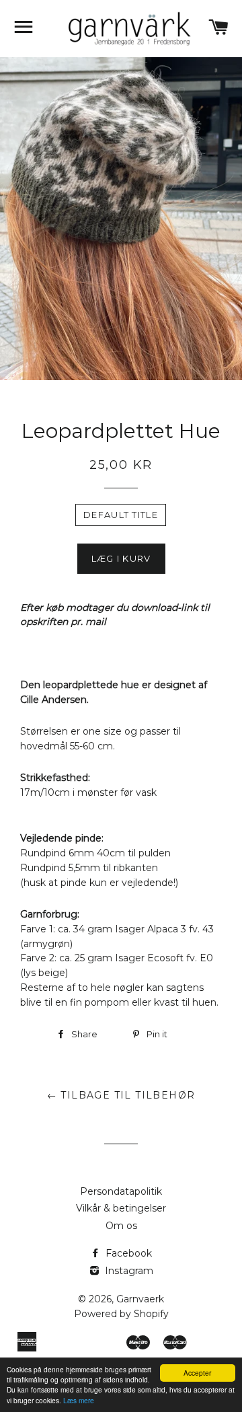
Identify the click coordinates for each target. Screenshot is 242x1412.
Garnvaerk (140, 1299)
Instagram (127, 1271)
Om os (121, 1226)
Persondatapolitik (121, 1191)
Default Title (120, 514)
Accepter (197, 1373)
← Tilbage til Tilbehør (121, 1095)
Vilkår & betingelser (121, 1208)
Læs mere (78, 1400)
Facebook (127, 1253)
